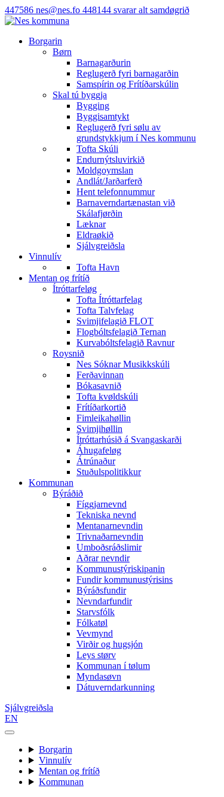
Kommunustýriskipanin (120, 569)
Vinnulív (45, 256)
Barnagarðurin (103, 62)
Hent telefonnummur (115, 192)
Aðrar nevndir (103, 558)
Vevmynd (94, 633)
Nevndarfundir (104, 601)
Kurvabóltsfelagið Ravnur (125, 342)
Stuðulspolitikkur (108, 472)
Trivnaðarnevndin (109, 536)
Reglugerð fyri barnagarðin (127, 73)
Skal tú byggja (80, 95)
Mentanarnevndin (109, 526)
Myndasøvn (98, 676)
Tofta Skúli (97, 149)
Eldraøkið (94, 235)
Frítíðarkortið (101, 407)
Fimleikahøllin (103, 418)
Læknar (91, 224)
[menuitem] (136, 68)
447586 (20, 10)
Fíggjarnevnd (101, 504)
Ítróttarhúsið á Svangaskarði (129, 439)
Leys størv (96, 655)
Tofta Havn (97, 267)
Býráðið (68, 493)
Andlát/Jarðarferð (109, 181)
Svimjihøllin (99, 429)
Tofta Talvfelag (105, 310)
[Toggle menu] (9, 732)
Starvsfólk (95, 612)
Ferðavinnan (100, 375)
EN (11, 718)
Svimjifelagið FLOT (115, 321)
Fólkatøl (92, 622)
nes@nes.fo (59, 10)
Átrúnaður (95, 461)
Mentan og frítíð (59, 278)
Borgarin (45, 41)
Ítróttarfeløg (75, 289)
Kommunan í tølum (113, 666)
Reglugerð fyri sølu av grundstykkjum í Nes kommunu (136, 132)
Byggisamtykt (102, 116)
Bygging (92, 106)
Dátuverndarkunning (115, 687)
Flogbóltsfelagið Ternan (121, 332)
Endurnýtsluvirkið (110, 159)
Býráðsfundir (101, 590)
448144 (135, 10)
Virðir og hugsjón (109, 644)
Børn (62, 52)
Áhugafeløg (98, 450)
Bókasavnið (98, 386)
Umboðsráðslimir (109, 547)
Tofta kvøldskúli (107, 396)
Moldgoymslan (104, 170)
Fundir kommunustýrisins (124, 579)
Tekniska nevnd (106, 515)
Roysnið (68, 353)
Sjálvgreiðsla (100, 246)
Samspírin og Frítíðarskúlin (127, 84)
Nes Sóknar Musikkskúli (123, 364)
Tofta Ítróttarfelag (109, 299)
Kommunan (51, 482)
